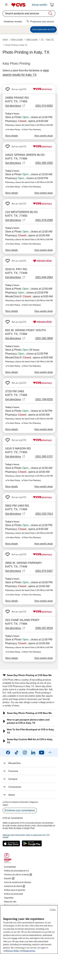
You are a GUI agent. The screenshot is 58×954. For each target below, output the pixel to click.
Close (53, 909)
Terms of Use (29, 950)
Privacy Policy (13, 950)
